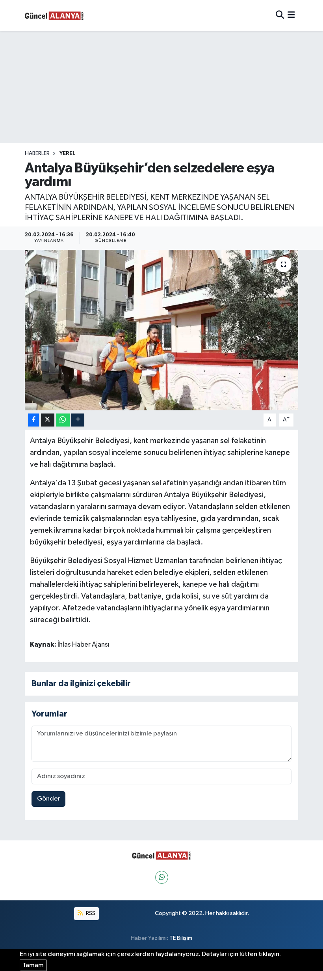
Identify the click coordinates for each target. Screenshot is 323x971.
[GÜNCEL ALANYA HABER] (54, 16)
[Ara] (280, 15)
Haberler (37, 153)
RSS (90, 913)
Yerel (67, 153)
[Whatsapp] (161, 877)
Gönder (48, 798)
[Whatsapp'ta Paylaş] (63, 420)
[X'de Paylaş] (47, 420)
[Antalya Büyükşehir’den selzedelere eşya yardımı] (162, 330)
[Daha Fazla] (77, 420)
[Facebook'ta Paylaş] (33, 420)
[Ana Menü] (291, 15)
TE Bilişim (180, 938)
